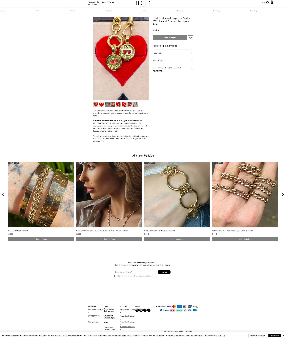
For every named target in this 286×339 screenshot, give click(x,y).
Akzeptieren (274, 335)
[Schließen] (283, 335)
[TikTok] (148, 310)
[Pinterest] (141, 310)
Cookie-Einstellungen (257, 335)
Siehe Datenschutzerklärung (215, 335)
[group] (143, 201)
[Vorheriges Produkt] (3, 194)
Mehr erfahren (98, 141)
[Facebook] (145, 310)
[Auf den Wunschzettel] (190, 37)
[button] (271, 2)
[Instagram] (137, 310)
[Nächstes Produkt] (283, 194)
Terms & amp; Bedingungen (109, 310)
